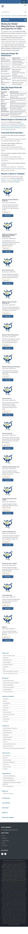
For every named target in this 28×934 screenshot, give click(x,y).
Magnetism (6, 657)
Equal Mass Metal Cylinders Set (10, 467)
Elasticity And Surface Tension (10, 673)
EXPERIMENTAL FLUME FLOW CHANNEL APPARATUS (11, 783)
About (24, 1)
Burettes (7, 126)
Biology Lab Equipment (8, 691)
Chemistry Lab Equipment (9, 762)
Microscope (5, 807)
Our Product (7, 15)
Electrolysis (10, 127)
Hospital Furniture (7, 730)
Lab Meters (5, 666)
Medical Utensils (7, 739)
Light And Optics (7, 662)
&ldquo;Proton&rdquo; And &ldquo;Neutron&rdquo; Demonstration (9, 235)
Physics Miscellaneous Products (10, 671)
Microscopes (22, 869)
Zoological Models (7, 689)
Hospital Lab (5, 725)
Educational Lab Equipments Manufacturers (17, 874)
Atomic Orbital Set (7, 433)
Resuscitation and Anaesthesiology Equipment (14, 748)
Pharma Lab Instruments (16, 866)
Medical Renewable (7, 737)
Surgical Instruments (8, 746)
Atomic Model (6, 755)
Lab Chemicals (6, 803)
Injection (5, 741)
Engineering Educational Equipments (19, 870)
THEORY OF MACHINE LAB (9, 776)
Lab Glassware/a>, (16, 876)
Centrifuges (6, 707)
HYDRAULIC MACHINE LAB (9, 780)
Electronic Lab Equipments (8, 871)
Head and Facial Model (8, 685)
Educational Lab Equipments (8, 875)
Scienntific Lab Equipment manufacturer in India (16, 865)
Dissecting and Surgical (8, 687)
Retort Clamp (6, 719)
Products (4, 838)
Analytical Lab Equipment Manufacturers (15, 867)
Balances (5, 710)
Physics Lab (5, 653)
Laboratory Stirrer (7, 712)
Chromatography (14, 126)
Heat (4, 669)
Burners (5, 701)
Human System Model (8, 680)
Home (2, 15)
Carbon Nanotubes (7, 595)
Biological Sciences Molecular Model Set (10, 200)
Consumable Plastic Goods (9, 744)
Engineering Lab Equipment (6, 870)
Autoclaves (5, 698)
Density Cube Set (6, 398)
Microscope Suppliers (8, 817)
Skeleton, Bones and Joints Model (11, 682)
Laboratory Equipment (8, 696)
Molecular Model (7, 766)
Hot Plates (5, 705)
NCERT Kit (5, 812)
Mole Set (4, 627)
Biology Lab (5, 678)
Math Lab (7, 869)
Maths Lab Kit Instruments (20, 875)
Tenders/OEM (16, 180)
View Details (8, 215)
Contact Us (4, 180)
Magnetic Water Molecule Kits (10, 335)
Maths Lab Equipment (8, 793)
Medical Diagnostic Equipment (10, 728)
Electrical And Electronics (9, 655)
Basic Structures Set (8, 270)
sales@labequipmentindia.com (10, 830)
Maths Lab (5, 791)
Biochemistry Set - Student (9, 563)
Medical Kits (6, 735)
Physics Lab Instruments (7, 876)
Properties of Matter (8, 664)
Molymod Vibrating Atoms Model (11, 366)
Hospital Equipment (7, 732)
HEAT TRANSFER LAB (8, 786)
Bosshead (5, 721)
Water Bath (5, 716)
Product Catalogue (15, 182)
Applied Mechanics (7, 660)
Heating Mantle (6, 703)
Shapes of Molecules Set (9, 531)
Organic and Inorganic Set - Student (9, 499)
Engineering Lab (6, 773)
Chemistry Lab (14, 15)
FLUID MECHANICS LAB (8, 778)
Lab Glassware (6, 798)
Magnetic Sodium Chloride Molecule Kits (9, 302)
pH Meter (18, 127)
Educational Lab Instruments (18, 880)
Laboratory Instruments (8, 714)
